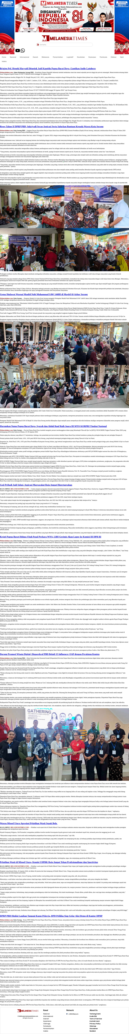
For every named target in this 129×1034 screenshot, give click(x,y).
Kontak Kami (95, 1021)
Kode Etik (93, 1016)
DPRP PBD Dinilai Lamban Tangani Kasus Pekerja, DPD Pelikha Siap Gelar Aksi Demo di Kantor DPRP (51, 916)
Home (4, 57)
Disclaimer (94, 1028)
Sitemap (93, 1026)
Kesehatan (81, 57)
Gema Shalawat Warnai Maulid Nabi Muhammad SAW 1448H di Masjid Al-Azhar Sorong (44, 294)
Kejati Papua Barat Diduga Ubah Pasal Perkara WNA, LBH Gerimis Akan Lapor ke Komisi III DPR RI (50, 537)
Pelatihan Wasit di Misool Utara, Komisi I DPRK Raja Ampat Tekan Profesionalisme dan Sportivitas (49, 862)
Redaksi (93, 1031)
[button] (91, 45)
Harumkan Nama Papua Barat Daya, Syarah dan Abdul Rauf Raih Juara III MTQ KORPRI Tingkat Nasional (53, 426)
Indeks (4, 61)
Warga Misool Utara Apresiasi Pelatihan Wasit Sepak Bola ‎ (29, 823)
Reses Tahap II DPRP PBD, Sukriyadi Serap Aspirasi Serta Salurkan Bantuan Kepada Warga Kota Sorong (51, 126)
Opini (122, 57)
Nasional (13, 57)
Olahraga (46, 1023)
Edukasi (113, 57)
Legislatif (70, 57)
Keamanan (92, 57)
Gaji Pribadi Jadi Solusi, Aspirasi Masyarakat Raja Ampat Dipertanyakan (36, 485)
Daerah (35, 57)
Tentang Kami (95, 1014)
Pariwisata (103, 57)
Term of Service (96, 1019)
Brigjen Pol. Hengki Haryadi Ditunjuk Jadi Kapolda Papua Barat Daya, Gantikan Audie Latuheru (48, 68)
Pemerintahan (58, 57)
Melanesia (45, 57)
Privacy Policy (95, 1023)
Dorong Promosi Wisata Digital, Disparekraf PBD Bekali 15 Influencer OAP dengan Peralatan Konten (49, 654)
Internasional (24, 57)
